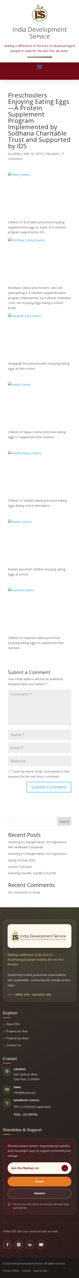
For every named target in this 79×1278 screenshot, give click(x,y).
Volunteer (39, 1193)
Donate (39, 1181)
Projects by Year (17, 1031)
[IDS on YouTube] (41, 1244)
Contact (26, 1270)
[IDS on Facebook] (7, 1244)
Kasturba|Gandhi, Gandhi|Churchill (32, 873)
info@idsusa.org (24, 1092)
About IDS (13, 1024)
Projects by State (17, 1038)
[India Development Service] (39, 13)
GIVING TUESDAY (20, 867)
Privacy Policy (11, 1270)
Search (64, 822)
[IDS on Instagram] (18, 1244)
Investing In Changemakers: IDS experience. (37, 854)
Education (52, 154)
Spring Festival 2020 (21, 860)
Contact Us (13, 1045)
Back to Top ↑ (41, 1270)
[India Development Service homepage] (39, 936)
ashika (16, 154)
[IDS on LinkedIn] (29, 1244)
